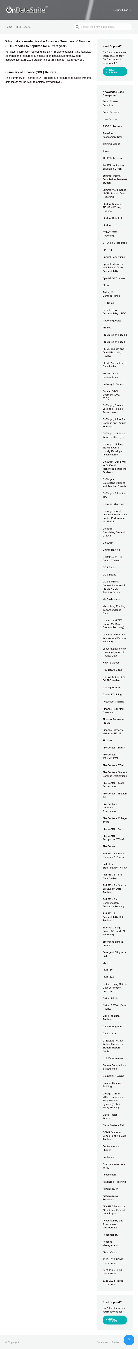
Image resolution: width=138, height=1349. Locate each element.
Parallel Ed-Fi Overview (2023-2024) (112, 395)
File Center (109, 846)
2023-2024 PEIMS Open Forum (113, 1282)
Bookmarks (109, 1157)
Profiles (107, 327)
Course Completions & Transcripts (114, 1067)
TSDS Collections (112, 126)
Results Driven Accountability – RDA (114, 312)
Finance (107, 740)
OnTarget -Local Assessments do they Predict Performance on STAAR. (115, 516)
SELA (106, 285)
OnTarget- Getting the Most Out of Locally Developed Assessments (113, 449)
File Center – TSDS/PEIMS (110, 756)
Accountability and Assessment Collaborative (113, 1224)
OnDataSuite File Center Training (112, 558)
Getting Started (111, 687)
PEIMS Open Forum (114, 341)
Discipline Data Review (111, 1017)
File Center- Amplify (114, 747)
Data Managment (112, 1026)
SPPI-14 (107, 249)
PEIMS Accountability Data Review (114, 365)
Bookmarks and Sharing (111, 1148)
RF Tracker (109, 302)
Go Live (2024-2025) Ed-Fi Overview (114, 678)
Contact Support (111, 1320)
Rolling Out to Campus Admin (111, 294)
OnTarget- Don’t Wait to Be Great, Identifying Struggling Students (114, 467)
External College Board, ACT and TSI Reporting (114, 931)
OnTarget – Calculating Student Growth (114, 532)
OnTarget (108, 542)
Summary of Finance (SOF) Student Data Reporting (114, 193)
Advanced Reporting (114, 1181)
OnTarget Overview (114, 503)
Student (107, 225)
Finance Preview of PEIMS (113, 721)
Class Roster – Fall (113, 1125)
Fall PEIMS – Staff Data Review (113, 876)
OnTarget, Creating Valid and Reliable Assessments (113, 409)
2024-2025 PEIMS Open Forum (113, 1272)
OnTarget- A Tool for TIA (114, 495)
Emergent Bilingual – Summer (114, 943)
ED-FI (106, 962)
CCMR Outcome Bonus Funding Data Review (114, 1136)
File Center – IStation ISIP (115, 795)
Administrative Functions (111, 1197)
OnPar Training (111, 549)
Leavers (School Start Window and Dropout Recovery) (115, 638)
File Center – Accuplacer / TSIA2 (113, 837)
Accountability (110, 1234)
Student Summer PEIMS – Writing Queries (112, 207)
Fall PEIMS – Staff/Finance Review (115, 866)
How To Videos (111, 662)
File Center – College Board (115, 820)
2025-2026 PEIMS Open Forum (113, 1261)
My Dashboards (112, 599)
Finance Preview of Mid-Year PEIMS (113, 731)
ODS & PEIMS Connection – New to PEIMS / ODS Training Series (114, 587)
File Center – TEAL (113, 765)
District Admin (110, 998)
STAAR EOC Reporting (110, 234)
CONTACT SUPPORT (111, 71)
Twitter (115, 1342)
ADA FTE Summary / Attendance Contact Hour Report (114, 1210)
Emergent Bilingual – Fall (114, 954)
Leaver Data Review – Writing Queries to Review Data (114, 652)
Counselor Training (113, 1075)
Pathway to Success (114, 384)
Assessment (109, 1174)
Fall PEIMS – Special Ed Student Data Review (114, 889)
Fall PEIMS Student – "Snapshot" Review (115, 855)
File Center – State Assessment (113, 784)
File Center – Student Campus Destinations (115, 774)
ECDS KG (108, 976)
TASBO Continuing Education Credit (113, 167)
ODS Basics (109, 567)
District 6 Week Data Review (114, 1007)
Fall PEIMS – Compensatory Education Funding (113, 903)
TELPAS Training (112, 158)
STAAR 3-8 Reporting (115, 242)
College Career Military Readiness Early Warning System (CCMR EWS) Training (113, 1100)
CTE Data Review (113, 1058)
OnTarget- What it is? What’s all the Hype (115, 435)
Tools (106, 151)
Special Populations (114, 256)
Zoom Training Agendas (111, 103)
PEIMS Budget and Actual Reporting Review (113, 352)
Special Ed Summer (114, 278)
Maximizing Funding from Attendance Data (114, 610)
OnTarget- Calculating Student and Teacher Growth (114, 483)
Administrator (110, 1188)
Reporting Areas (112, 320)
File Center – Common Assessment (110, 808)
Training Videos (111, 143)
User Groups (110, 119)
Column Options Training (112, 1085)
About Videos (110, 1252)
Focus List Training (113, 701)
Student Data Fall (112, 218)
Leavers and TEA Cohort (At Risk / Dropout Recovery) (113, 624)
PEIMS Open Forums (115, 334)
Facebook (102, 1342)
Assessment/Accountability (114, 1166)
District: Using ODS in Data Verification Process (115, 987)
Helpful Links (120, 9)
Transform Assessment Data (113, 135)
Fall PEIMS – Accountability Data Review (113, 917)
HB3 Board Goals (112, 669)
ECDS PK (108, 970)
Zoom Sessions (111, 112)
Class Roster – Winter (111, 1116)
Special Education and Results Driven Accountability (113, 267)
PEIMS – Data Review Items (111, 375)
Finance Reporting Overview (113, 710)
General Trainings (113, 694)
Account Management (110, 1243)
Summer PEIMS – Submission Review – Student (115, 179)
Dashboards (109, 1033)
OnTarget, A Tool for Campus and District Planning (114, 423)
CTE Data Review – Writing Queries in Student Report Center (114, 1046)
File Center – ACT (113, 828)
